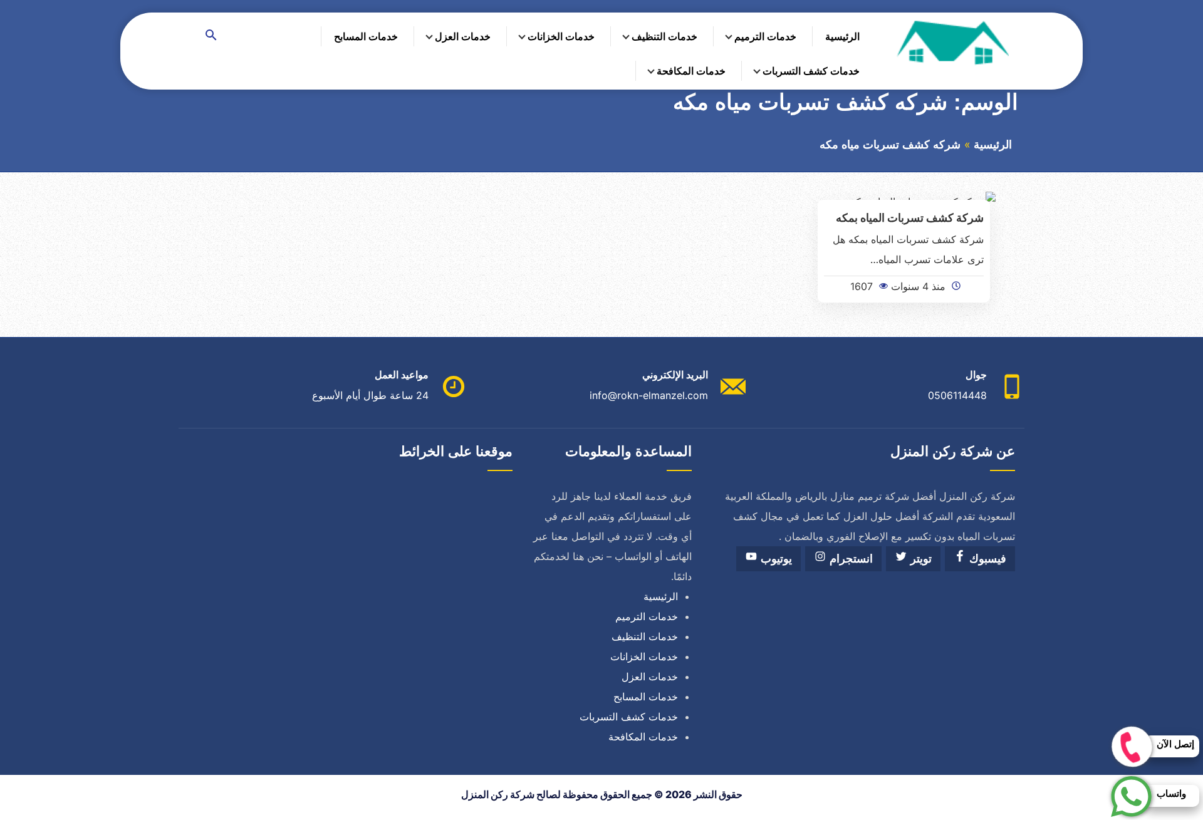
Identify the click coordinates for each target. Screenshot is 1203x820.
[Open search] (211, 36)
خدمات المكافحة (691, 71)
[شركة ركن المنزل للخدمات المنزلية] (952, 42)
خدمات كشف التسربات (811, 71)
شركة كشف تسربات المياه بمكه (910, 217)
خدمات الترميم (765, 36)
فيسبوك (986, 559)
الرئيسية (842, 36)
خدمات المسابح (366, 36)
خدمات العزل (463, 36)
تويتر (919, 559)
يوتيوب (775, 559)
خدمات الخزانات (561, 36)
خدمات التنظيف (664, 36)
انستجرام (849, 559)
